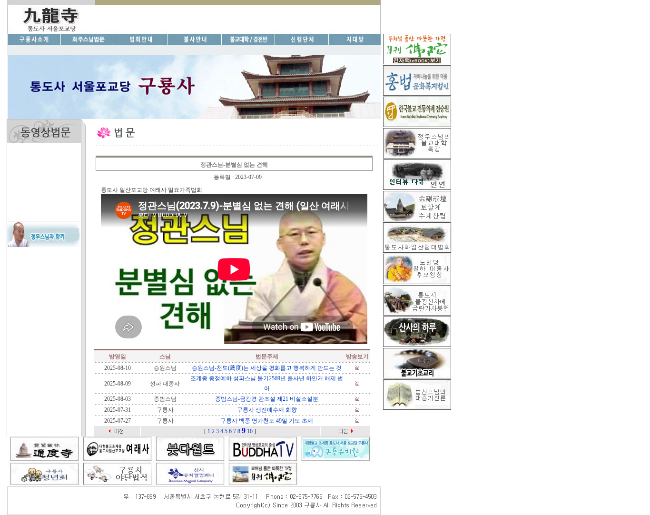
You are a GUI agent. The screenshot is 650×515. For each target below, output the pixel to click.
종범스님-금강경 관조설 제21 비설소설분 (266, 399)
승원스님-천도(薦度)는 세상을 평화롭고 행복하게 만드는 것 (267, 368)
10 (250, 431)
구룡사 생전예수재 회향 (267, 409)
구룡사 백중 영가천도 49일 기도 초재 (266, 420)
